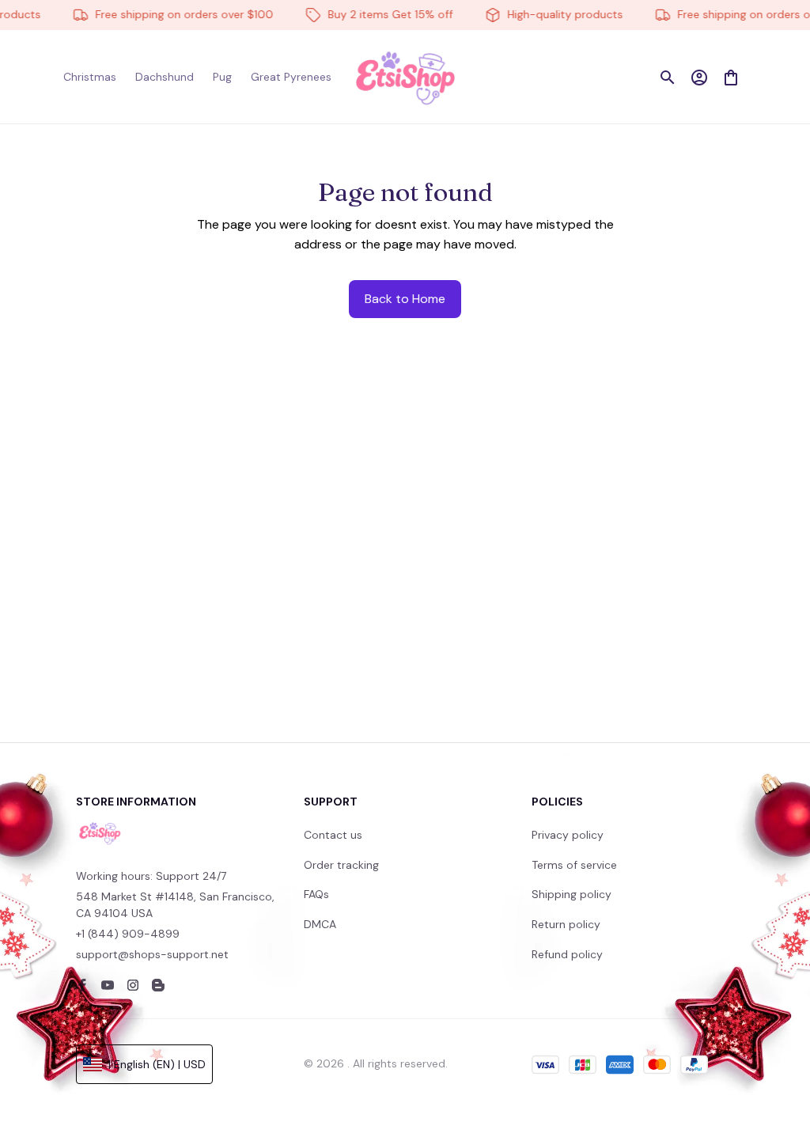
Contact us (333, 835)
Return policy (566, 924)
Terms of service (574, 865)
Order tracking (341, 865)
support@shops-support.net (152, 954)
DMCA (320, 924)
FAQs (316, 894)
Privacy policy (568, 835)
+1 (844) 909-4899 (128, 934)
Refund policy (567, 954)
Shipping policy (571, 894)
